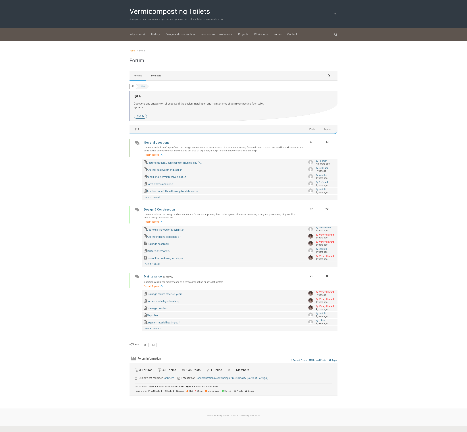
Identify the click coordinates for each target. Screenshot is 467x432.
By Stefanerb (322, 182)
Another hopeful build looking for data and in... (173, 191)
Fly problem (153, 315)
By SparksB (321, 249)
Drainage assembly (158, 243)
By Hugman (321, 161)
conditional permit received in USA (166, 177)
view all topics (152, 197)
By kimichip (321, 175)
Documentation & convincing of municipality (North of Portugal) (232, 378)
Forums (138, 75)
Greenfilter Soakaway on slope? (165, 257)
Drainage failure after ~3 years (164, 293)
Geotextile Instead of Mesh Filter (165, 229)
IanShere (169, 378)
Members (156, 75)
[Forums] (133, 86)
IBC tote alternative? (158, 250)
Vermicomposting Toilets (170, 11)
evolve (210, 415)
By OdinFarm (322, 168)
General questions (156, 142)
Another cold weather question (164, 169)
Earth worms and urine (160, 184)
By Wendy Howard (325, 235)
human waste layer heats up (163, 301)
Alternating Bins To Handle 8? (164, 236)
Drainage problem (157, 308)
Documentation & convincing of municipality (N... (174, 162)
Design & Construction (159, 209)
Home (132, 50)
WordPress (255, 415)
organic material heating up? (163, 322)
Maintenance (153, 276)
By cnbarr (320, 320)
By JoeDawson (323, 227)
